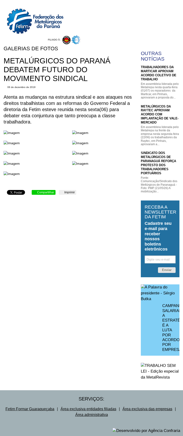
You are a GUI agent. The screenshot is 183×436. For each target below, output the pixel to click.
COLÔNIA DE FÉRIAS (102, 27)
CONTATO (161, 8)
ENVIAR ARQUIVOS (139, 27)
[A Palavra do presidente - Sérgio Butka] (160, 293)
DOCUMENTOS (138, 23)
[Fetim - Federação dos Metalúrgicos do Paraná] (31, 17)
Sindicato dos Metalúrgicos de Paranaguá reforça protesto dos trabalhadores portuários (158, 163)
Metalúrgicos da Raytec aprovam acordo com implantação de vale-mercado (159, 114)
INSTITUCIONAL (98, 3)
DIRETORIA (125, 3)
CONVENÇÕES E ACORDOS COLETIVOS (116, 8)
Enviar (167, 270)
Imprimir (69, 192)
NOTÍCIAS (93, 23)
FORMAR (163, 23)
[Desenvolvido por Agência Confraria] (146, 431)
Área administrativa (91, 415)
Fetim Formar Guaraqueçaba (29, 409)
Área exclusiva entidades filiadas (88, 409)
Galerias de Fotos (31, 48)
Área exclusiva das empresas (147, 409)
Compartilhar (45, 192)
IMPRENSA (94, 31)
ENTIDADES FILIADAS (157, 3)
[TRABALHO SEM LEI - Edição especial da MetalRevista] (160, 371)
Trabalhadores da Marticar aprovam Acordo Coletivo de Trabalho (158, 73)
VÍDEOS (114, 23)
